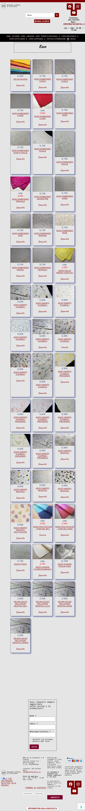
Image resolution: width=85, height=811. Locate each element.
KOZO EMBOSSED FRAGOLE (20, 200)
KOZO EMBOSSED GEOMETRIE (42, 198)
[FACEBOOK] (70, 6)
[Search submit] (57, 15)
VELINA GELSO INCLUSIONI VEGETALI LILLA (42, 604)
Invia (34, 747)
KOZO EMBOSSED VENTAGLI (42, 269)
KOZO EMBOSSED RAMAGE (42, 234)
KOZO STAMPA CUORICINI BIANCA (42, 568)
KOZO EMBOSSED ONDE (64, 197)
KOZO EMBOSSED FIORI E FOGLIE (20, 152)
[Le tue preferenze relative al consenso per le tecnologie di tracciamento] (81, 807)
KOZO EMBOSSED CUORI (20, 114)
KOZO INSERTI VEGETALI (64, 452)
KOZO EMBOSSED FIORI (64, 114)
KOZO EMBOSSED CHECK (42, 80)
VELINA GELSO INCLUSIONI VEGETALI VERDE (20, 640)
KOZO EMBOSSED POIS (20, 234)
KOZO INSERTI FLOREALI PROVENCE (64, 374)
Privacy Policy (28, 793)
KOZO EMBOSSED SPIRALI (20, 269)
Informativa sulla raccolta (42, 808)
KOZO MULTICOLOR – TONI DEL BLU (42, 528)
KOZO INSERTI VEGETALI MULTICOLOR (20, 530)
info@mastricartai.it (32, 772)
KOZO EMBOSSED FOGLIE (42, 150)
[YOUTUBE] (74, 13)
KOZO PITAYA (20, 564)
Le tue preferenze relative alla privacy (8, 781)
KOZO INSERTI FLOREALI (20, 306)
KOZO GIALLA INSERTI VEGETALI (64, 272)
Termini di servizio (35, 787)
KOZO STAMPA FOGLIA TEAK (65, 565)
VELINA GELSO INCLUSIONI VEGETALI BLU (20, 604)
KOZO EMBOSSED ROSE (64, 232)
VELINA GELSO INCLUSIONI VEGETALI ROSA (64, 604)
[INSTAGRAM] (78, 6)
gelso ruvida (20, 79)
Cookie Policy (39, 793)
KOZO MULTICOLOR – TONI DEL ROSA (64, 528)
